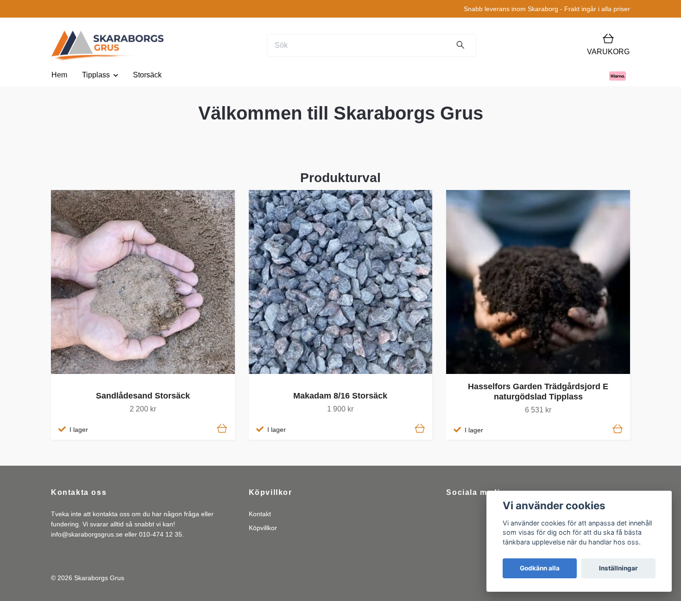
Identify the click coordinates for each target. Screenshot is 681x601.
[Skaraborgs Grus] (107, 45)
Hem (59, 75)
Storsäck (147, 75)
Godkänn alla (540, 568)
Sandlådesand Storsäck (143, 395)
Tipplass (96, 75)
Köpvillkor (263, 527)
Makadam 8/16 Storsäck (340, 395)
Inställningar (618, 568)
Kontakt (260, 514)
